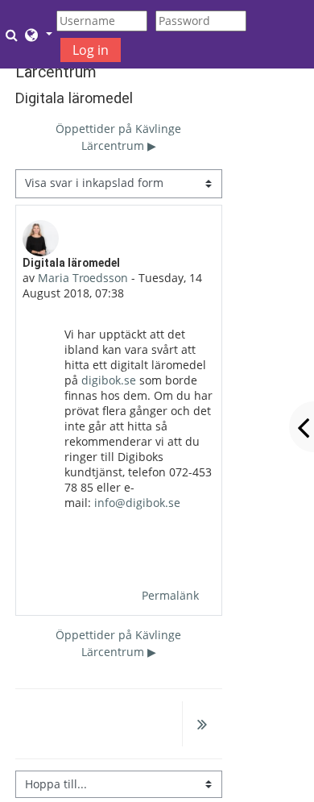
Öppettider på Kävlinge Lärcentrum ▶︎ (118, 137)
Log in (90, 50)
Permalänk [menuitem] (170, 595)
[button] (13, 34)
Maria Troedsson (83, 277)
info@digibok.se (137, 502)
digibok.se (108, 380)
